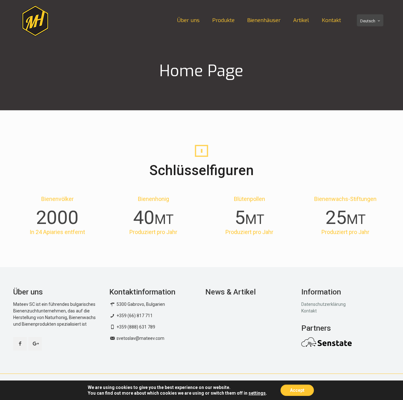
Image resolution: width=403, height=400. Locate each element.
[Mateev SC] (35, 20)
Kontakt (309, 310)
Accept (297, 390)
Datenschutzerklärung (323, 304)
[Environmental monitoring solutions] (326, 345)
